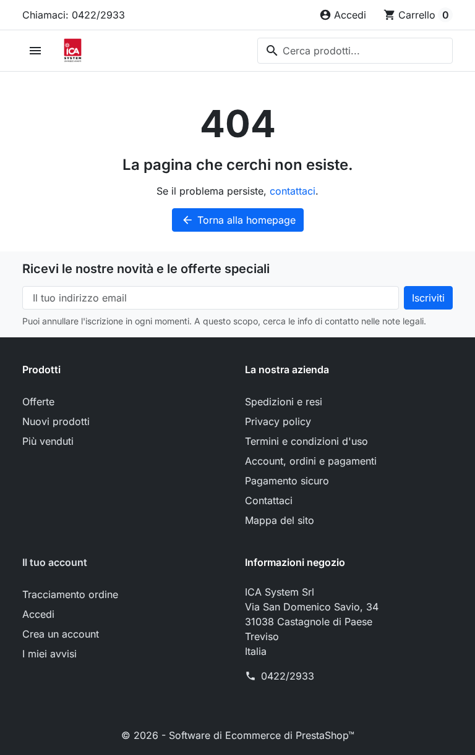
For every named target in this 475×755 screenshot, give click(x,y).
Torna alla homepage (238, 220)
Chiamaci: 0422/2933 (73, 15)
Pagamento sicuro (287, 481)
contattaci (292, 191)
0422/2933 (287, 676)
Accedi (38, 614)
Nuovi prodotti (56, 421)
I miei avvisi (49, 653)
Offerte (38, 401)
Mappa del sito (279, 520)
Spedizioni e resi (283, 401)
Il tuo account (54, 562)
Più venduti (48, 441)
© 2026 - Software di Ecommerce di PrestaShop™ (237, 735)
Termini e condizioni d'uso (306, 441)
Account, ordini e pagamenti (311, 461)
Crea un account (60, 634)
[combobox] (355, 51)
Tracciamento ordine (70, 594)
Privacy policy (278, 421)
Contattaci (269, 500)
